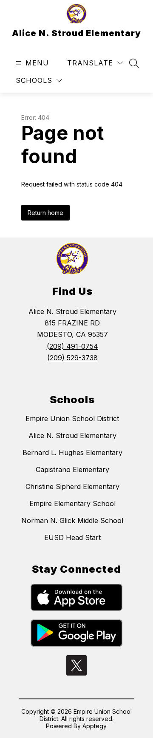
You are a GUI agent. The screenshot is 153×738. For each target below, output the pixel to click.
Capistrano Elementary (72, 469)
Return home (45, 212)
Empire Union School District (72, 418)
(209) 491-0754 (72, 346)
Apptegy (94, 726)
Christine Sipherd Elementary (72, 486)
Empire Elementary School (72, 503)
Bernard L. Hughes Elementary (72, 452)
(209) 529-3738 (72, 357)
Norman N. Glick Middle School (72, 520)
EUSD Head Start (72, 537)
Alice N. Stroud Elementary (72, 435)
